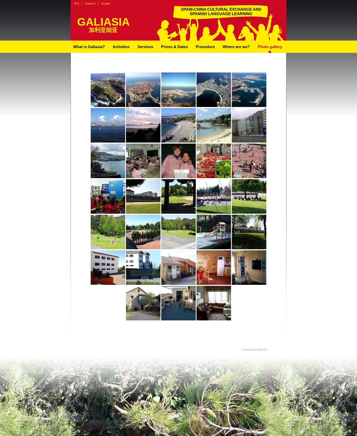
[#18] (143, 248)
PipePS (262, 349)
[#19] (178, 248)
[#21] (249, 212)
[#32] (214, 319)
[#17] (108, 284)
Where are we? (236, 46)
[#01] (143, 141)
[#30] (178, 106)
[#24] (178, 212)
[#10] (249, 284)
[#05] (178, 284)
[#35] (178, 177)
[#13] (249, 141)
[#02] (214, 284)
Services (145, 46)
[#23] (143, 212)
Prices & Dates (174, 46)
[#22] (249, 248)
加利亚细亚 (103, 30)
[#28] (214, 212)
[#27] (214, 141)
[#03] (108, 106)
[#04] (249, 177)
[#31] (143, 284)
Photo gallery (270, 46)
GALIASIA (103, 22)
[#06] (214, 177)
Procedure (205, 46)
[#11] (143, 106)
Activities (121, 46)
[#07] (214, 106)
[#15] (178, 141)
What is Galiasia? (89, 46)
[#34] (143, 177)
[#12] (143, 319)
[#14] (178, 319)
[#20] (108, 248)
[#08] (249, 106)
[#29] (214, 248)
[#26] (108, 141)
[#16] (108, 212)
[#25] (108, 177)
